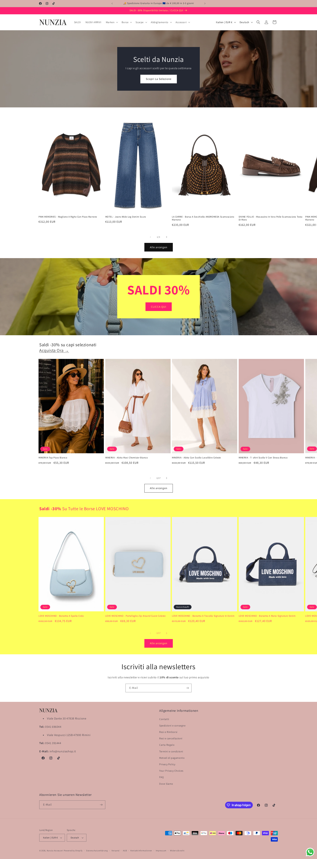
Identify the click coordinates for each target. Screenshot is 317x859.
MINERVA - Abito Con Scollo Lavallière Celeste (196, 457)
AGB (125, 850)
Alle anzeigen (158, 247)
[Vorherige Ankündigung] (112, 3)
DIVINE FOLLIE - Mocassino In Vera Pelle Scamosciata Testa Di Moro (271, 218)
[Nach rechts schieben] (167, 237)
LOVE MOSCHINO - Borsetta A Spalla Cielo (61, 615)
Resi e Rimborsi (168, 732)
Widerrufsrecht (177, 850)
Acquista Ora (54, 350)
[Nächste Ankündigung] (205, 3)
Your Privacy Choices (171, 770)
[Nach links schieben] (150, 237)
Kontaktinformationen (141, 850)
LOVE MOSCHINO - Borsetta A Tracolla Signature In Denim (203, 615)
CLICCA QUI (158, 306)
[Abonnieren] (187, 688)
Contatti (164, 719)
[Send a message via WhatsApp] (310, 852)
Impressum (161, 850)
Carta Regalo (166, 744)
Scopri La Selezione (158, 79)
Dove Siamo (166, 783)
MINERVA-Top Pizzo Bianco (53, 457)
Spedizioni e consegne (172, 725)
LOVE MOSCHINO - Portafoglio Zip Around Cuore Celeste (135, 615)
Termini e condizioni (171, 751)
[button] (112, 22)
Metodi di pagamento (172, 757)
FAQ (161, 777)
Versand (115, 850)
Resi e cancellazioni (170, 738)
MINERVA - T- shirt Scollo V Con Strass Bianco (263, 457)
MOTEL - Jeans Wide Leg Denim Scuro (125, 216)
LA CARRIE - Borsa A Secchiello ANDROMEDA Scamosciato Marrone (203, 218)
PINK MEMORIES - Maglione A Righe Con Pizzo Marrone (68, 216)
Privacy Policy (167, 764)
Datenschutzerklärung (97, 850)
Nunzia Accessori (55, 850)
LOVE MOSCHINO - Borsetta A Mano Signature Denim (267, 615)
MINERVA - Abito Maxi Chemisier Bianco (126, 457)
